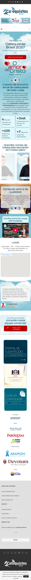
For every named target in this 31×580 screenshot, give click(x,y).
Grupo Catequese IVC (7, 500)
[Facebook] (8, 2)
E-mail (15, 532)
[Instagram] (13, 2)
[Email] (17, 2)
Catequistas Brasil (6, 509)
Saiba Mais (15, 578)
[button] (1, 297)
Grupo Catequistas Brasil (8, 491)
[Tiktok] (22, 2)
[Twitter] (10, 2)
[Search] (29, 29)
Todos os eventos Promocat (9, 518)
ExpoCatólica (5, 513)
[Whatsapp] (19, 2)
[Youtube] (15, 2)
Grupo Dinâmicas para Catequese (10, 495)
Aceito (25, 576)
